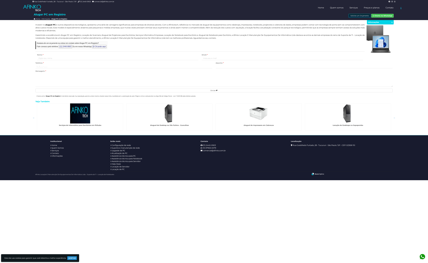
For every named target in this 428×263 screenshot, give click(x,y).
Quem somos (337, 7)
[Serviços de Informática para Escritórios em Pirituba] (80, 113)
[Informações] (401, 8)
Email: (205, 55)
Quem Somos (57, 148)
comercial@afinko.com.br (104, 2)
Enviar (213, 90)
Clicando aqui (100, 46)
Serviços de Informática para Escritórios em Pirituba (80, 125)
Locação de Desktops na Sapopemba (348, 125)
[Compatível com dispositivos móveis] (307, 174)
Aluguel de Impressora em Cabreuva (259, 125)
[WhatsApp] (394, 2)
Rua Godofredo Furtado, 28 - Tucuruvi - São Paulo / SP (55, 2)
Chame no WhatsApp (383, 16)
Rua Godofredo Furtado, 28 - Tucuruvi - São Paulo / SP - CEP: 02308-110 (324, 145)
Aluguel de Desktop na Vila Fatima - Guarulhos (169, 125)
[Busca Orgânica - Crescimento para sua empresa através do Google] (318, 174)
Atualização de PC (120, 153)
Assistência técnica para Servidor (126, 161)
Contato (389, 7)
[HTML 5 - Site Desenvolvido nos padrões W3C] (292, 174)
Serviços (354, 7)
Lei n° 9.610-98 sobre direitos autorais (184, 96)
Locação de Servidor (120, 167)
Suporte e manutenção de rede (126, 148)
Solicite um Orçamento (360, 16)
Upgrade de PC (118, 151)
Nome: (40, 55)
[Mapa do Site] (286, 174)
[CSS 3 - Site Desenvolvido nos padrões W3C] (299, 174)
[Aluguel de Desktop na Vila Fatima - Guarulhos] (169, 113)
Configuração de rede (121, 145)
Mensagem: (40, 71)
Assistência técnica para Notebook (127, 159)
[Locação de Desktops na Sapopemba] (348, 113)
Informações (57, 156)
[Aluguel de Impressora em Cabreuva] (258, 113)
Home (321, 7)
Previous (34, 117)
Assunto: (220, 63)
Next (394, 117)
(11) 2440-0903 (85, 2)
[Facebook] (389, 2)
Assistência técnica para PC (124, 156)
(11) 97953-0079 (209, 148)
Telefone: (39, 63)
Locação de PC (118, 169)
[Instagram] (392, 2)
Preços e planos (372, 7)
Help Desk (116, 164)
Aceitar (72, 258)
